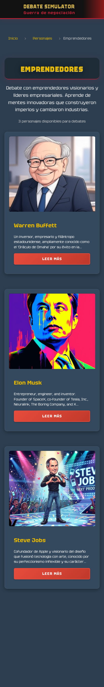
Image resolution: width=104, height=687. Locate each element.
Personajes (42, 38)
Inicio (13, 38)
